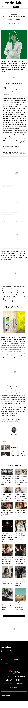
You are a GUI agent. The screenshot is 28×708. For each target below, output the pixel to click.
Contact (16, 659)
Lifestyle (14, 9)
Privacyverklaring (6, 663)
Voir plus (14, 616)
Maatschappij (22, 9)
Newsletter (23, 7)
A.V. (2, 659)
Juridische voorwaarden (8, 656)
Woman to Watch (14, 465)
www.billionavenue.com (8, 415)
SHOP (16, 7)
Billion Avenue (21, 112)
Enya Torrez (14, 434)
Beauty (8, 9)
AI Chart (16, 656)
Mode (3, 9)
